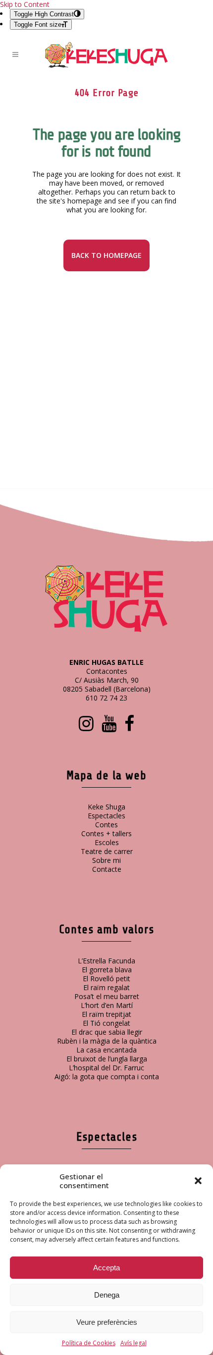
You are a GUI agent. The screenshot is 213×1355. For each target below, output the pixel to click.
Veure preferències (106, 1322)
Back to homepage (106, 255)
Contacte (106, 869)
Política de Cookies (88, 1343)
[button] (198, 1181)
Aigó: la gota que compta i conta (106, 1076)
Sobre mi (106, 860)
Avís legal (133, 1343)
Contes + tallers (106, 833)
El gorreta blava (107, 969)
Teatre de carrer (107, 851)
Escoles (107, 842)
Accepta (106, 1267)
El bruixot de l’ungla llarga (106, 1058)
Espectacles (106, 815)
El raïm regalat (106, 987)
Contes (106, 824)
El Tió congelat (106, 1023)
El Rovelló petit (106, 978)
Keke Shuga (106, 806)
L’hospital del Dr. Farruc (106, 1067)
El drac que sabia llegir (106, 1032)
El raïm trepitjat (106, 1014)
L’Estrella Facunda (106, 960)
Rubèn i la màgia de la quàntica (107, 1041)
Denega (106, 1295)
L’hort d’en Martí (107, 1005)
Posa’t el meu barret (106, 996)
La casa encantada (106, 1049)
